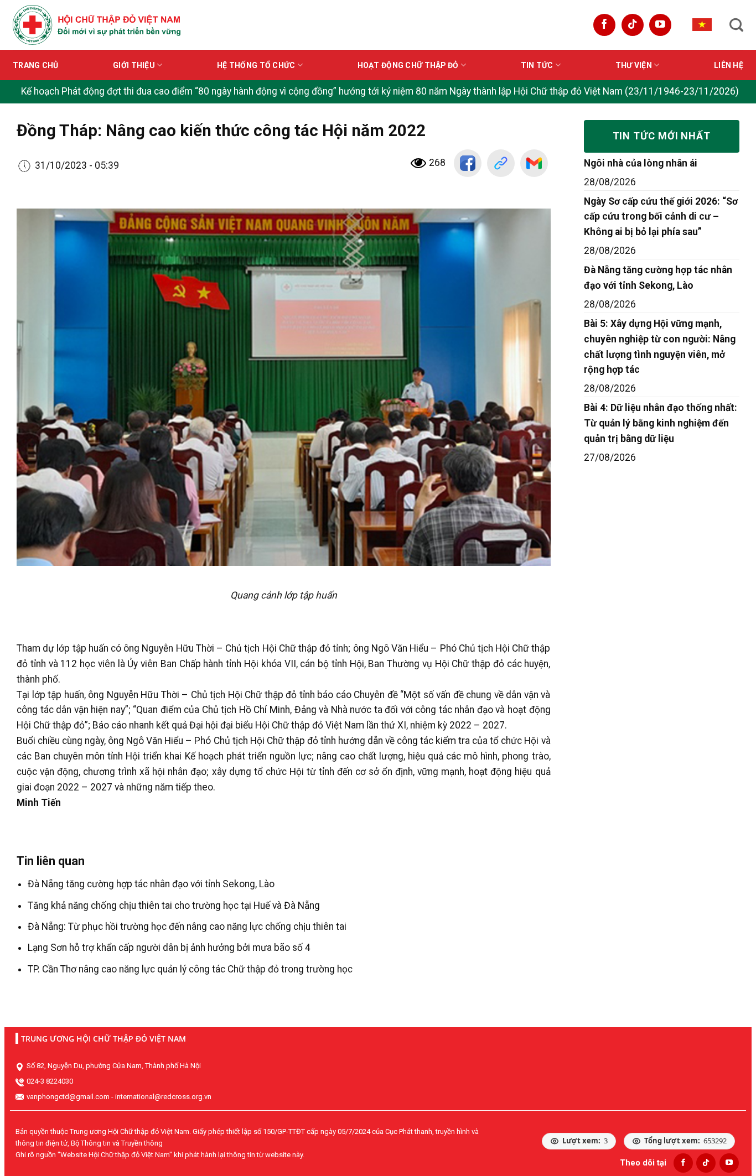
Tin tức (537, 65)
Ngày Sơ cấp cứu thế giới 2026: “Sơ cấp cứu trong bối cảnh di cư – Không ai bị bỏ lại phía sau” (661, 217)
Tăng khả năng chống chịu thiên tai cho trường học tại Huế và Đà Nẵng (174, 905)
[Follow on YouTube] (660, 25)
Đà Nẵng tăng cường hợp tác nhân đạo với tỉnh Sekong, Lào (151, 883)
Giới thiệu (134, 65)
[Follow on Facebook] (604, 25)
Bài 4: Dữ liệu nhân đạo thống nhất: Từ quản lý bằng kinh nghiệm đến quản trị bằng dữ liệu (660, 423)
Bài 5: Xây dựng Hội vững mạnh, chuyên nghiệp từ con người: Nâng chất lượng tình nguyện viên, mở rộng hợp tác (660, 347)
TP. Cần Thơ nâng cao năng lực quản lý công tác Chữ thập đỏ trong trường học (190, 969)
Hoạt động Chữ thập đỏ (408, 65)
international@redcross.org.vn (163, 1096)
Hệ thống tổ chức (256, 65)
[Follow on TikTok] (633, 25)
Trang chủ (36, 65)
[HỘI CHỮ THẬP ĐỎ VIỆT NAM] (96, 24)
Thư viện (633, 65)
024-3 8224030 (50, 1081)
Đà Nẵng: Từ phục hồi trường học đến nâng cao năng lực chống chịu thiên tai (187, 926)
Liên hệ (728, 65)
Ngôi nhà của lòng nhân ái (640, 163)
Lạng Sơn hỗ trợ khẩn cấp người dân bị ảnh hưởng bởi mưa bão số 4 (169, 947)
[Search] (736, 25)
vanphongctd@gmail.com (68, 1096)
